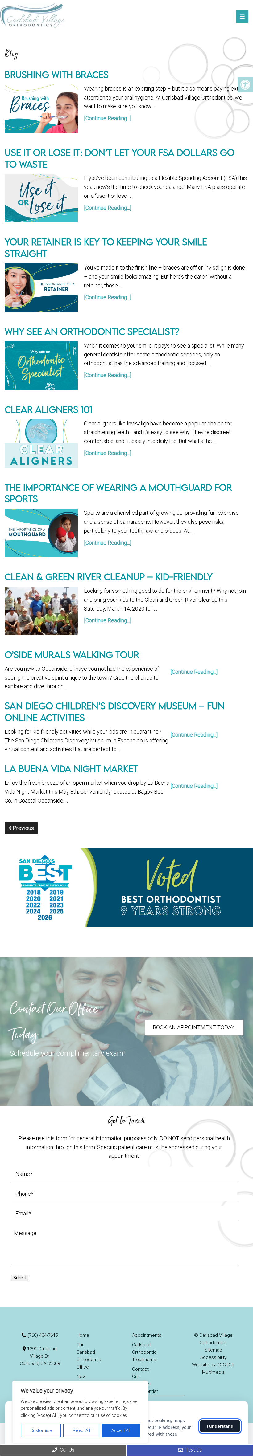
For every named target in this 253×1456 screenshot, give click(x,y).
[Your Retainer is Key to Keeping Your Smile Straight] (41, 287)
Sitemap (213, 1350)
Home (83, 1335)
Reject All (81, 1430)
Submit (19, 1277)
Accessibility (213, 1357)
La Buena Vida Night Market (71, 768)
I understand (220, 1426)
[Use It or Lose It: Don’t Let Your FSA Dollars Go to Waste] (41, 198)
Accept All (121, 1430)
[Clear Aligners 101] (41, 443)
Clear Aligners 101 (48, 409)
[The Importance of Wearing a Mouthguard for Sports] (41, 533)
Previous (22, 828)
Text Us (193, 1450)
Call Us (66, 1450)
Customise (41, 1430)
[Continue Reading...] (107, 118)
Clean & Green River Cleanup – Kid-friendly (109, 576)
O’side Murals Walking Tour (72, 654)
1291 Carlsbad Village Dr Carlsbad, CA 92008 (40, 1356)
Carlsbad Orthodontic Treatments (144, 1352)
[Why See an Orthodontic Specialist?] (41, 365)
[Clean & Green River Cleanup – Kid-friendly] (41, 611)
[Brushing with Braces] (41, 108)
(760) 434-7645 (42, 1335)
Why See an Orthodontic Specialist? (92, 331)
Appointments (146, 1335)
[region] (80, 1412)
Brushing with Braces (57, 74)
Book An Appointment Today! (194, 1027)
